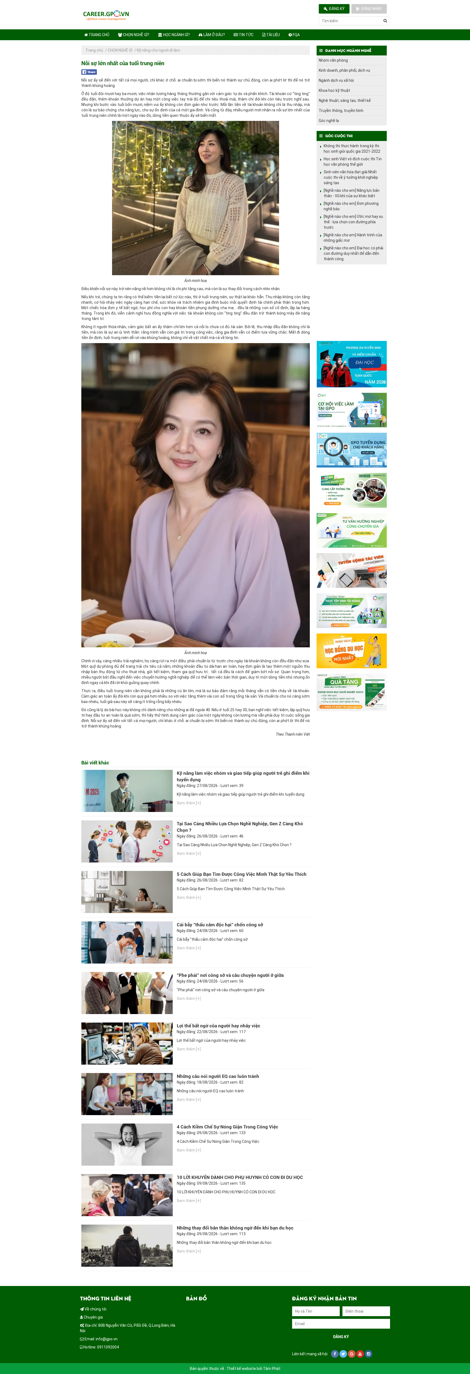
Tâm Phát (271, 1368)
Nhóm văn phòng (333, 60)
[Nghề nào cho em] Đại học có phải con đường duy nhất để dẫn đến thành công (353, 253)
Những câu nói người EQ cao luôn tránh (218, 1076)
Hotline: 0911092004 (100, 1347)
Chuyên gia (93, 1317)
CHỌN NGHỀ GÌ (120, 50)
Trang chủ (98, 35)
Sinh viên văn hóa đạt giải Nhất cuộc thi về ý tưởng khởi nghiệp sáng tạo (351, 177)
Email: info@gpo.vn (101, 1339)
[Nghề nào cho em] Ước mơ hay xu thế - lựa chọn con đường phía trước (353, 222)
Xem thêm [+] (189, 803)
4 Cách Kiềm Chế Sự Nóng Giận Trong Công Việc (227, 1127)
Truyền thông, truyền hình (341, 110)
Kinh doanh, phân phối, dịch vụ (344, 70)
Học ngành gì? (176, 35)
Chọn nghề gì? (135, 35)
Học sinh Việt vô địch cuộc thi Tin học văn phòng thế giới (353, 162)
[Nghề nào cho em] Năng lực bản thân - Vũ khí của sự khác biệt (351, 193)
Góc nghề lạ (329, 120)
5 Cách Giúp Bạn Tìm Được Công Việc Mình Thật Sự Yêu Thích (242, 874)
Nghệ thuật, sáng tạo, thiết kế (345, 100)
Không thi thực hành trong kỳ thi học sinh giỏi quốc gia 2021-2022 (352, 148)
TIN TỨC (245, 35)
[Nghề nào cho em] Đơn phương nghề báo (351, 206)
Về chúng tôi (95, 1309)
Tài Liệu (272, 35)
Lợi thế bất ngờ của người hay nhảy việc (218, 1025)
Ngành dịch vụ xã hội (336, 80)
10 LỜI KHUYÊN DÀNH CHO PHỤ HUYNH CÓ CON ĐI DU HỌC (240, 1177)
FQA (296, 35)
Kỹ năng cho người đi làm (158, 50)
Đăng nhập (371, 9)
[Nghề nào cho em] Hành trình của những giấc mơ (353, 238)
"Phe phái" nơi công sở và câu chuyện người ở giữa (230, 975)
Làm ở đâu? (214, 35)
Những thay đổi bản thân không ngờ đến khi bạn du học (235, 1228)
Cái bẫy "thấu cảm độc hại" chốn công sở (220, 924)
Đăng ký (337, 9)
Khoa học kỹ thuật (334, 90)
